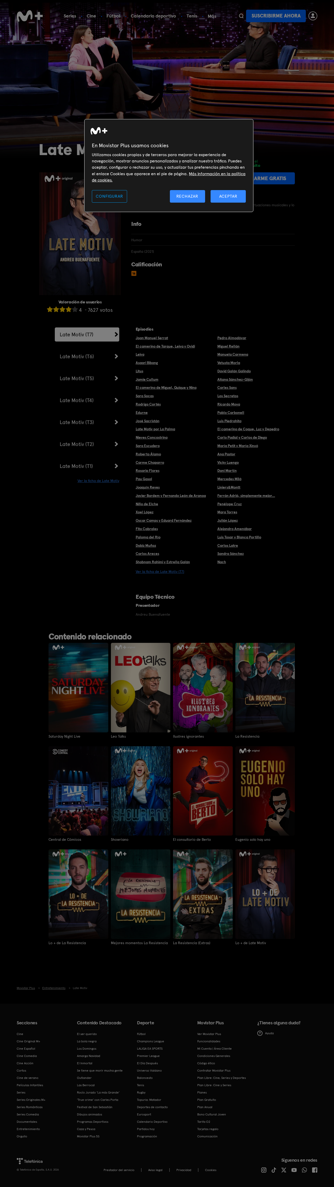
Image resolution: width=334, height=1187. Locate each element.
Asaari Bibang (147, 363)
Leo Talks (118, 736)
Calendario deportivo (153, 16)
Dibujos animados (89, 1114)
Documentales (27, 1122)
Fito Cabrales (147, 529)
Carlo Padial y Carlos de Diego (242, 437)
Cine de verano (27, 1078)
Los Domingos (86, 1048)
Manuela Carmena (232, 354)
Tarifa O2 (203, 1122)
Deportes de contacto (152, 1107)
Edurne (142, 412)
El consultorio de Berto (192, 839)
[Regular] (62, 309)
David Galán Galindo (234, 371)
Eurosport (144, 1114)
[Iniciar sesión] (312, 15)
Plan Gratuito (206, 1100)
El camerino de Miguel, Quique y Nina (166, 387)
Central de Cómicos (65, 839)
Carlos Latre (227, 545)
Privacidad (183, 1170)
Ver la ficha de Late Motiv (98, 481)
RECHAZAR (187, 196)
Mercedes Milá (229, 479)
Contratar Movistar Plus (213, 1070)
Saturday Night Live (64, 736)
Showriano (119, 839)
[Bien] (68, 309)
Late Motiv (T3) (77, 422)
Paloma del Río (148, 537)
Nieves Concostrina (152, 437)
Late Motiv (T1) (76, 466)
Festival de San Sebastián (94, 1107)
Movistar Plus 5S (88, 1136)
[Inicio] (30, 16)
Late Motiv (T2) (77, 444)
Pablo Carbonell (230, 412)
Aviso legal (155, 1170)
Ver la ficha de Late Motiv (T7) (160, 571)
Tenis (192, 16)
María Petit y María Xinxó (237, 446)
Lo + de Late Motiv (250, 943)
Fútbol (113, 16)
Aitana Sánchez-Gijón (235, 379)
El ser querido (87, 1034)
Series (70, 16)
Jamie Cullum (147, 379)
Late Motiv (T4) (77, 400)
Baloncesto (145, 1078)
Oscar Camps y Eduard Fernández (164, 520)
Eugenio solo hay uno (252, 839)
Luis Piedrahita (229, 421)
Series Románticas (30, 1107)
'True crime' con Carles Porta (97, 1100)
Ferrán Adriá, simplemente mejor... (246, 495)
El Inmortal (84, 1063)
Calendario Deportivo (152, 1122)
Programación (147, 1136)
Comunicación (207, 1136)
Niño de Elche (147, 504)
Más (212, 16)
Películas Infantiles (30, 1085)
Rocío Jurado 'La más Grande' (98, 1092)
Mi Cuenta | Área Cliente (214, 1048)
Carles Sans (227, 387)
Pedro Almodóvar (231, 338)
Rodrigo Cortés (148, 404)
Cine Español (26, 1048)
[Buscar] (241, 16)
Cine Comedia (27, 1056)
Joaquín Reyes (148, 487)
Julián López (227, 520)
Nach (221, 562)
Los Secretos (227, 396)
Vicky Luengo (228, 462)
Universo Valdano (149, 1070)
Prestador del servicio (119, 1170)
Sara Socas (145, 396)
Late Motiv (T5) (77, 378)
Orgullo (22, 1136)
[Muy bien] (75, 309)
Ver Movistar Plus (209, 1034)
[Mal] (56, 309)
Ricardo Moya (228, 404)
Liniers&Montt (228, 487)
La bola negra (87, 1041)
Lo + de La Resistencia (67, 943)
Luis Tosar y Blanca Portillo (239, 537)
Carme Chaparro (150, 462)
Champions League (150, 1041)
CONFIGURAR (109, 196)
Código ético (206, 1063)
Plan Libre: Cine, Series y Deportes (221, 1078)
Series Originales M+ (31, 1100)
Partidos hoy (145, 1129)
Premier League (148, 1056)
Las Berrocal (86, 1085)
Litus (139, 371)
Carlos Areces (147, 553)
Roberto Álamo (148, 454)
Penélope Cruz (229, 504)
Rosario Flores (147, 470)
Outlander (84, 1078)
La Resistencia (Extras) (191, 943)
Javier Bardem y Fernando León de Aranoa (171, 495)
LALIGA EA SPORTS (150, 1048)
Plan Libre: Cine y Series (214, 1085)
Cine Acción (25, 1063)
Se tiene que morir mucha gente (100, 1070)
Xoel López (144, 512)
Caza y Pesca (86, 1129)
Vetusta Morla (228, 363)
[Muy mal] (50, 309)
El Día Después (147, 1063)
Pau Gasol (144, 479)
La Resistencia (247, 736)
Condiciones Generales (213, 1056)
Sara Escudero (148, 446)
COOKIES (210, 1170)
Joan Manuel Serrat (152, 338)
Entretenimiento (28, 1129)
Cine (91, 16)
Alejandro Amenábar (234, 529)
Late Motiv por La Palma (155, 429)
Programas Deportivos (92, 1122)
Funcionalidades (208, 1041)
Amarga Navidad (88, 1056)
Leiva (140, 354)
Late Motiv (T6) (77, 356)
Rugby (141, 1092)
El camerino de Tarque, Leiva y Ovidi (165, 346)
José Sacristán (147, 421)
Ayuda (269, 1033)
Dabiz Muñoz (146, 545)
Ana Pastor (226, 454)
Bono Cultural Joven (211, 1114)
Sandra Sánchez (230, 553)
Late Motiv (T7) (76, 334)
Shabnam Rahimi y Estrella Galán (163, 562)
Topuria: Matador (149, 1100)
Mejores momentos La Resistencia (139, 943)
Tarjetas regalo (207, 1129)
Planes (202, 1092)
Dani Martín (227, 470)
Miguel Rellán (228, 346)
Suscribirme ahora (276, 16)
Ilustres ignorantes (188, 736)
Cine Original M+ (28, 1041)
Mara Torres (227, 512)
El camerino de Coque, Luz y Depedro (248, 429)
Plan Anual (204, 1107)
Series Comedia (28, 1114)
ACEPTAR (228, 196)
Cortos (21, 1070)
